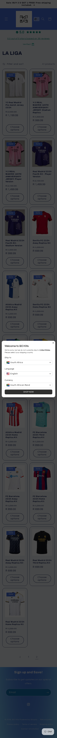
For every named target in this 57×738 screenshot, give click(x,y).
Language (9, 369)
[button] (28, 362)
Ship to (8, 358)
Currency (9, 380)
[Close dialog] (53, 342)
